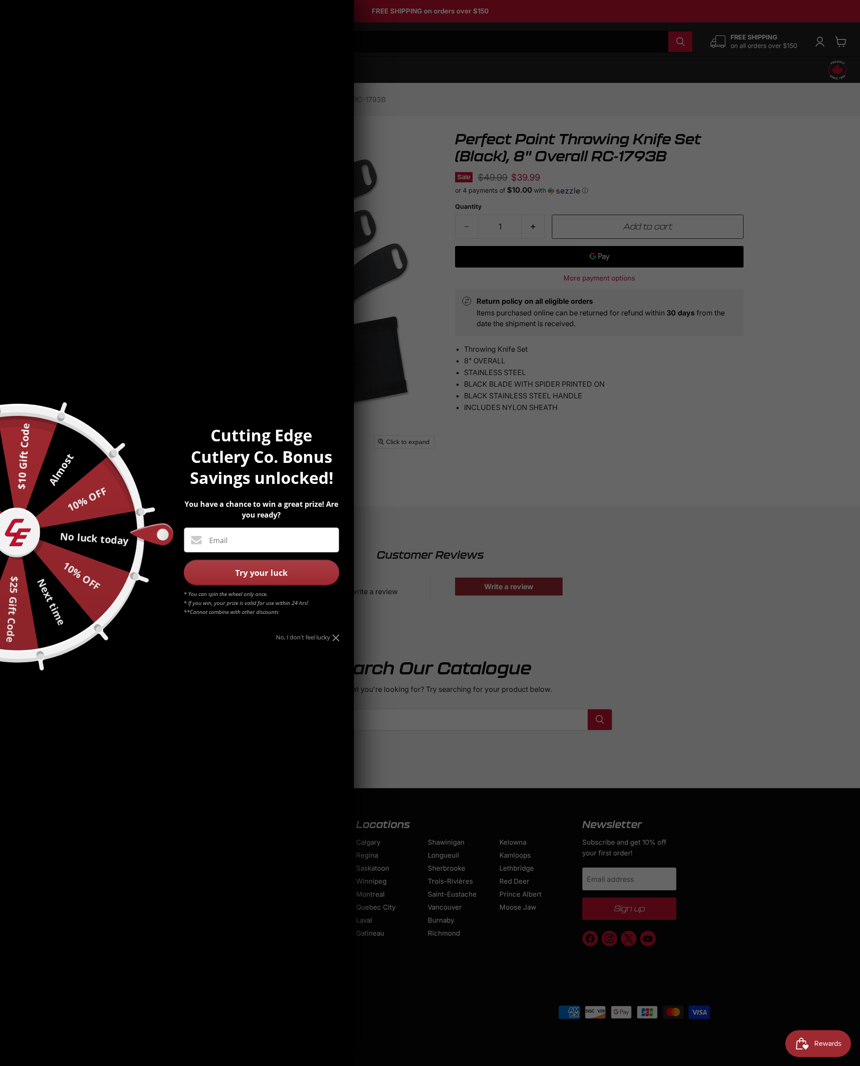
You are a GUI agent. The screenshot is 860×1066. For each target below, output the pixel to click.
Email (218, 540)
